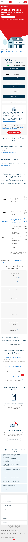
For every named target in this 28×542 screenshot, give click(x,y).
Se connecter (25, 2)
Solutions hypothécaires (7, 52)
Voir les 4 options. (15, 255)
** (14, 298)
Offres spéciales (18, 51)
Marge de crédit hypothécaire (13, 357)
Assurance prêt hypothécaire (14, 376)
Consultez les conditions (9, 121)
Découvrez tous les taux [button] (14, 344)
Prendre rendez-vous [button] (14, 439)
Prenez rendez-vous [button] (8, 16)
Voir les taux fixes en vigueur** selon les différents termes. (15, 221)
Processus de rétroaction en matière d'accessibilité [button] (12, 531)
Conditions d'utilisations (6, 528)
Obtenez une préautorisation (8, 152)
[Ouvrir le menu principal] (2, 2)
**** (19, 277)
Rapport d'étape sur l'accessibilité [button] (8, 530)
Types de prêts (9, 51)
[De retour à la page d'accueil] (10, 2)
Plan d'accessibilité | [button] (19, 528)
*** (14, 282)
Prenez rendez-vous (6, 165)
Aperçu (3, 51)
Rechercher (19, 2)
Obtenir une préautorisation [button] (14, 414)
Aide (22, 2)
